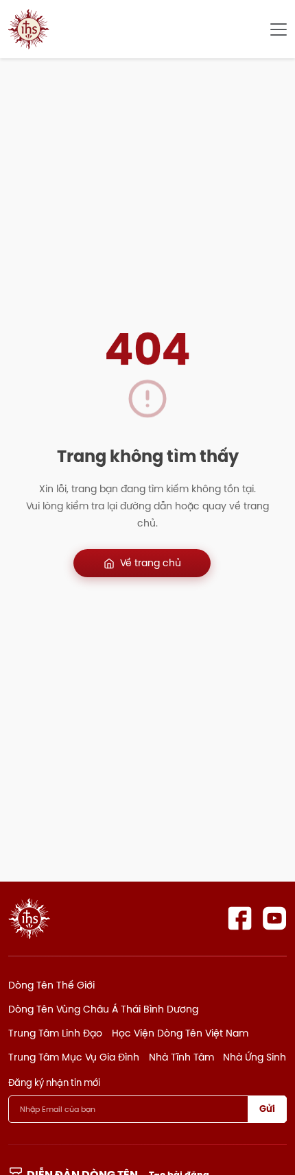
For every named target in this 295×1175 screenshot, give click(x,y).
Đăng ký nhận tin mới (54, 1082)
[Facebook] (240, 918)
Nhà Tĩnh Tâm (181, 1057)
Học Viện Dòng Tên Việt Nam (180, 1033)
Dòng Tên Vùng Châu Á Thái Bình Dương (103, 1009)
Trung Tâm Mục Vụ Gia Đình (73, 1057)
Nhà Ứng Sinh (254, 1057)
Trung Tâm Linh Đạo (55, 1033)
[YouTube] (275, 918)
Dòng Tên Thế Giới (51, 985)
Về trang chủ (150, 563)
